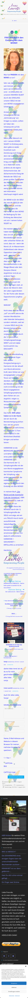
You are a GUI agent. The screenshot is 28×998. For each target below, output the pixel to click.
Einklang (13, 573)
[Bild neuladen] (14, 763)
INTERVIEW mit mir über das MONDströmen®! (14, 645)
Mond (13, 575)
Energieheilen (18, 573)
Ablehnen (14, 987)
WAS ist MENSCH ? (9, 852)
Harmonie (10, 575)
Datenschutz (11, 995)
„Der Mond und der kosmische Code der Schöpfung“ (13, 494)
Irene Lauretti (8, 688)
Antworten (10, 664)
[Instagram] (9, 956)
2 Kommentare (20, 785)
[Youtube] (13, 956)
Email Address (8, 963)
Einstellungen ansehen (14, 991)
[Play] (14, 807)
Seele (17, 575)
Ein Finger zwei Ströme (10, 882)
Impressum (17, 995)
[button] (26, 966)
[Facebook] (4, 956)
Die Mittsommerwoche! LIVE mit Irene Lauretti (14, 604)
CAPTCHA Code (9, 772)
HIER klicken (6, 835)
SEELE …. (14, 613)
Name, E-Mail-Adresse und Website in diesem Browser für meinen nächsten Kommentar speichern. (14, 744)
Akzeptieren (14, 983)
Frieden (5, 575)
